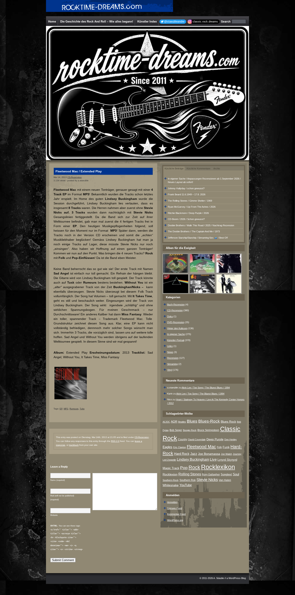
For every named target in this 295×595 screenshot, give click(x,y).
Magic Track (171, 468)
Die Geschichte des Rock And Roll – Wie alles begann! (96, 21)
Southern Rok (187, 480)
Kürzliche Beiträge (174, 168)
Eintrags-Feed (174, 508)
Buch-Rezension (176, 304)
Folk (219, 447)
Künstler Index (147, 21)
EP (61, 408)
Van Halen (225, 480)
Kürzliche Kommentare (198, 168)
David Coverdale (197, 439)
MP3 (66, 408)
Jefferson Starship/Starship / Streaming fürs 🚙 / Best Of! (198, 237)
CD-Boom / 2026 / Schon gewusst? (186, 219)
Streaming (172, 364)
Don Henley (230, 439)
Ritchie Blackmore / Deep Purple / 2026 (188, 213)
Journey (237, 454)
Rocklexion (170, 474)
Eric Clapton (179, 447)
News (170, 352)
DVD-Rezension (175, 322)
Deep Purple (215, 439)
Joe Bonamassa (209, 453)
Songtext (226, 474)
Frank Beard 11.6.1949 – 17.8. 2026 (186, 194)
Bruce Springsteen (208, 430)
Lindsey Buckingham (193, 459)
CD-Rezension (74, 177)
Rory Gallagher (211, 474)
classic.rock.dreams (205, 21)
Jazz (193, 453)
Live (213, 459)
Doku (170, 316)
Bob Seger (176, 430)
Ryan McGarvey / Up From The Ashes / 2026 (192, 206)
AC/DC (166, 421)
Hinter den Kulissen (177, 328)
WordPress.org (175, 520)
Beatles (182, 421)
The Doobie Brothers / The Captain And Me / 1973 (194, 231)
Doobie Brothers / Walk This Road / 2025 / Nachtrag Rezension (201, 225)
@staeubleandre (174, 21)
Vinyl (169, 370)
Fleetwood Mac (201, 446)
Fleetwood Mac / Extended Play (79, 171)
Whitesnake (171, 485)
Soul (236, 474)
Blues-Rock (209, 421)
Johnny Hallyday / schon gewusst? (186, 188)
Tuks (82, 408)
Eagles (167, 447)
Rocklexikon (218, 466)
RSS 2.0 (115, 441)
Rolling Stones (189, 474)
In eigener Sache (176, 334)
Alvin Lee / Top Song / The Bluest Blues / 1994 (206, 387)
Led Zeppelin (169, 460)
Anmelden (172, 502)
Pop (184, 467)
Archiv (216, 168)
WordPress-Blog (237, 578)
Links (170, 346)
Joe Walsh (226, 454)
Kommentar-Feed (176, 514)
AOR (174, 421)
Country (182, 439)
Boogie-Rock (190, 430)
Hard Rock (181, 453)
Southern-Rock (171, 480)
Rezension (172, 358)
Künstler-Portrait (175, 340)
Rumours (74, 408)
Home (52, 21)
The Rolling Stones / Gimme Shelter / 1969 (190, 200)
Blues (192, 421)
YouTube (185, 485)
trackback (74, 445)
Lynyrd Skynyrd (227, 459)
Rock (194, 467)
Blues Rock (228, 421)
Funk (226, 447)
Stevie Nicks (207, 480)
